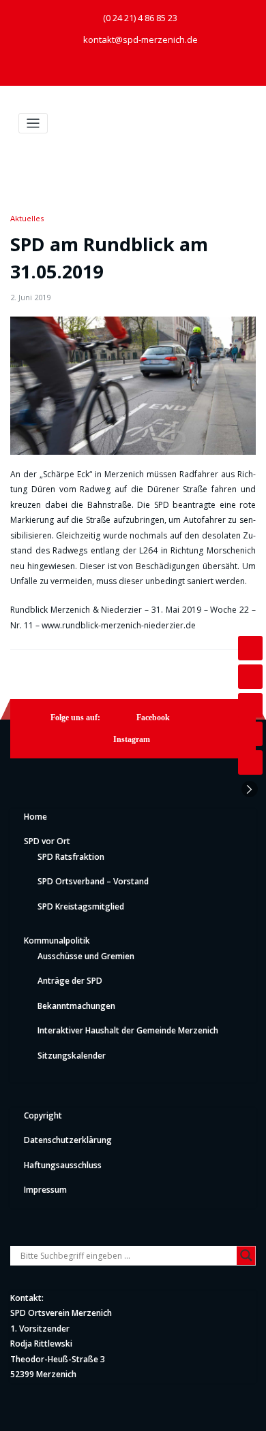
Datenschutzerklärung (68, 1140)
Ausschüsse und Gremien (86, 956)
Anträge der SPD (70, 980)
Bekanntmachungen (76, 1006)
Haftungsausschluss (63, 1165)
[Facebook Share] (250, 648)
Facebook (153, 717)
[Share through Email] (250, 734)
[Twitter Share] (250, 705)
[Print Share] (250, 762)
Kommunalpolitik (57, 940)
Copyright (43, 1115)
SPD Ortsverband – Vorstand (93, 881)
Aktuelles (27, 218)
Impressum (45, 1189)
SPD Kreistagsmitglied (81, 906)
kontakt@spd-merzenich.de (140, 39)
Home (35, 816)
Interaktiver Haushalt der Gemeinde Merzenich (128, 1030)
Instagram (131, 739)
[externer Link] (120, 67)
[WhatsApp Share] (250, 676)
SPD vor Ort (47, 841)
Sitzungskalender (72, 1055)
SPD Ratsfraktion (71, 857)
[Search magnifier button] (246, 1255)
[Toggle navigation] (33, 123)
